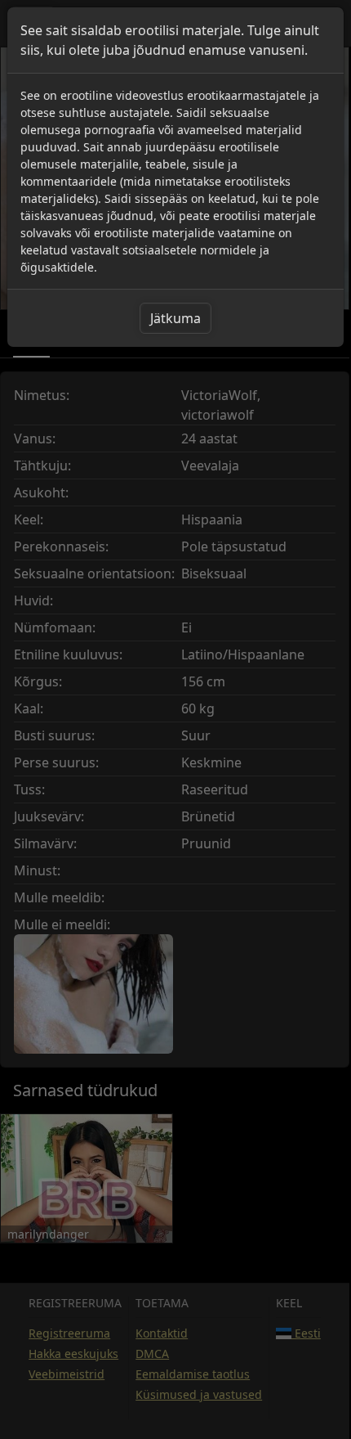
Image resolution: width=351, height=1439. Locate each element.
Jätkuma (175, 318)
